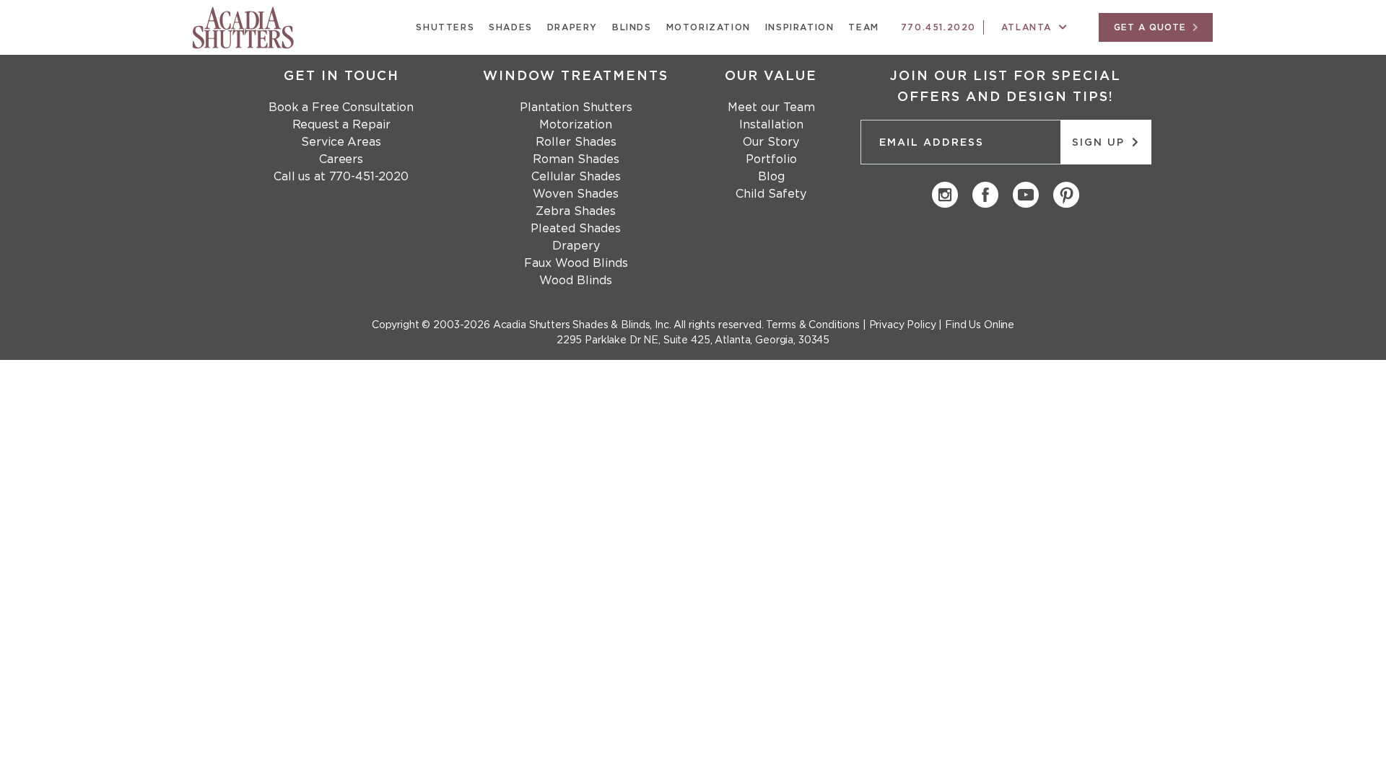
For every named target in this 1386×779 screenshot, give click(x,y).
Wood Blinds (575, 280)
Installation (771, 125)
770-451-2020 (369, 176)
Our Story (771, 142)
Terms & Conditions (812, 325)
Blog (771, 176)
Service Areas (340, 142)
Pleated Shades (576, 228)
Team (863, 27)
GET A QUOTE (1152, 27)
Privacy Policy (902, 325)
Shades (511, 27)
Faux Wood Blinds (576, 263)
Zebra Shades (576, 211)
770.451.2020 (938, 27)
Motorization (708, 27)
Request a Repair (341, 125)
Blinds (632, 27)
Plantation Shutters (576, 107)
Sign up (1100, 143)
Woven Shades (576, 194)
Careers (341, 159)
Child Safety (771, 194)
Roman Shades (576, 159)
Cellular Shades (576, 176)
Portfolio (771, 159)
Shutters (445, 27)
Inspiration (799, 27)
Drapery (572, 27)
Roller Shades (576, 142)
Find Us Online (979, 325)
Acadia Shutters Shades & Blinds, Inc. (582, 325)
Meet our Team (771, 107)
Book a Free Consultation (341, 107)
